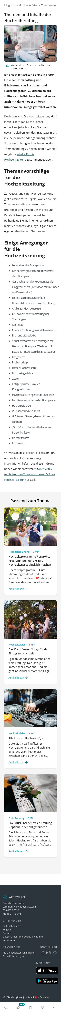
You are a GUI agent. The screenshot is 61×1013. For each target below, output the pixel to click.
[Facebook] (42, 953)
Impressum (9, 940)
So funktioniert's (12, 926)
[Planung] (30, 1007)
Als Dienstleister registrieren (19, 952)
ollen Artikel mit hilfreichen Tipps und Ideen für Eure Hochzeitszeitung (29, 474)
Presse (6, 933)
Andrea (20, 65)
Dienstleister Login (13, 956)
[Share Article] (7, 65)
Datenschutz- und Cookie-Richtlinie (23, 936)
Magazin (7, 929)
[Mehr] (55, 1007)
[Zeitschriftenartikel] (43, 1007)
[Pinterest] (55, 953)
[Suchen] (6, 1007)
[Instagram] (48, 953)
